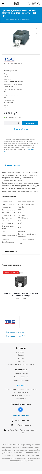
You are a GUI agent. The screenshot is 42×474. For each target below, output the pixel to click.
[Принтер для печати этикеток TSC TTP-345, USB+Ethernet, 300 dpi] (21, 38)
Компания (21, 348)
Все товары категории (15, 332)
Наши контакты (21, 415)
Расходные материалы (21, 395)
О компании (21, 352)
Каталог (21, 385)
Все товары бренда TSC (15, 336)
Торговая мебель (21, 392)
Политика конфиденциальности (21, 364)
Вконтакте (20, 409)
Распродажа (21, 398)
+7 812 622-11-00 (22, 420)
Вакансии (21, 361)
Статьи (21, 358)
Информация (21, 369)
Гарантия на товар (21, 380)
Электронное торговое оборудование (21, 389)
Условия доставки (21, 377)
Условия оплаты (21, 374)
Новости (21, 355)
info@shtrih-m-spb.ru (23, 425)
